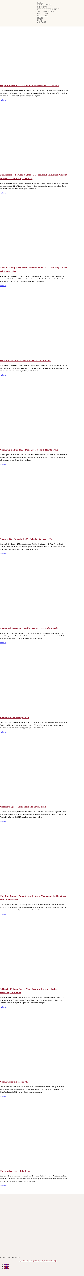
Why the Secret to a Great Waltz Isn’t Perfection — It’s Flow (29, 85)
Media (40, 18)
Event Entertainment (48, 9)
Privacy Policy (34, 1260)
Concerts (42, 7)
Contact (41, 22)
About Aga (42, 13)
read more (3, 100)
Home (40, 3)
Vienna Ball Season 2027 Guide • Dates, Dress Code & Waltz (29, 628)
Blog (39, 20)
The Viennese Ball (46, 11)
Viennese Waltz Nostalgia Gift (14, 717)
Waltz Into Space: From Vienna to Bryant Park (23, 806)
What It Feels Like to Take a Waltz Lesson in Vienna (25, 360)
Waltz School (44, 5)
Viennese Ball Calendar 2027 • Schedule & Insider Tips (26, 539)
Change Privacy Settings (48, 1260)
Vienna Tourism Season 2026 (14, 1081)
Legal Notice (23, 1260)
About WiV (42, 16)
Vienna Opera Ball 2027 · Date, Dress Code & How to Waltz (29, 449)
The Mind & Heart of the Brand (15, 1171)
